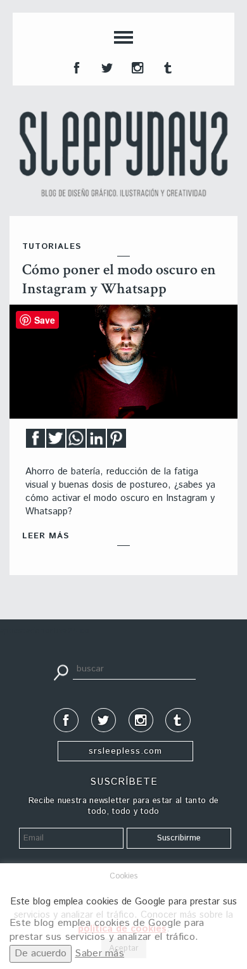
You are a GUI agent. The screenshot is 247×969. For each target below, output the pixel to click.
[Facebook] (35, 442)
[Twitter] (56, 442)
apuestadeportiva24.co (44, 631)
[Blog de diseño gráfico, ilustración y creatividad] (123, 153)
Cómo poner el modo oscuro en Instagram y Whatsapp (119, 279)
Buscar (60, 671)
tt (105, 66)
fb (75, 66)
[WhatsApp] (76, 442)
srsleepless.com (125, 751)
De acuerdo (40, 953)
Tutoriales (51, 247)
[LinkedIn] (96, 442)
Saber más (99, 953)
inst (136, 66)
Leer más (45, 536)
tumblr (166, 66)
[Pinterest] (116, 442)
